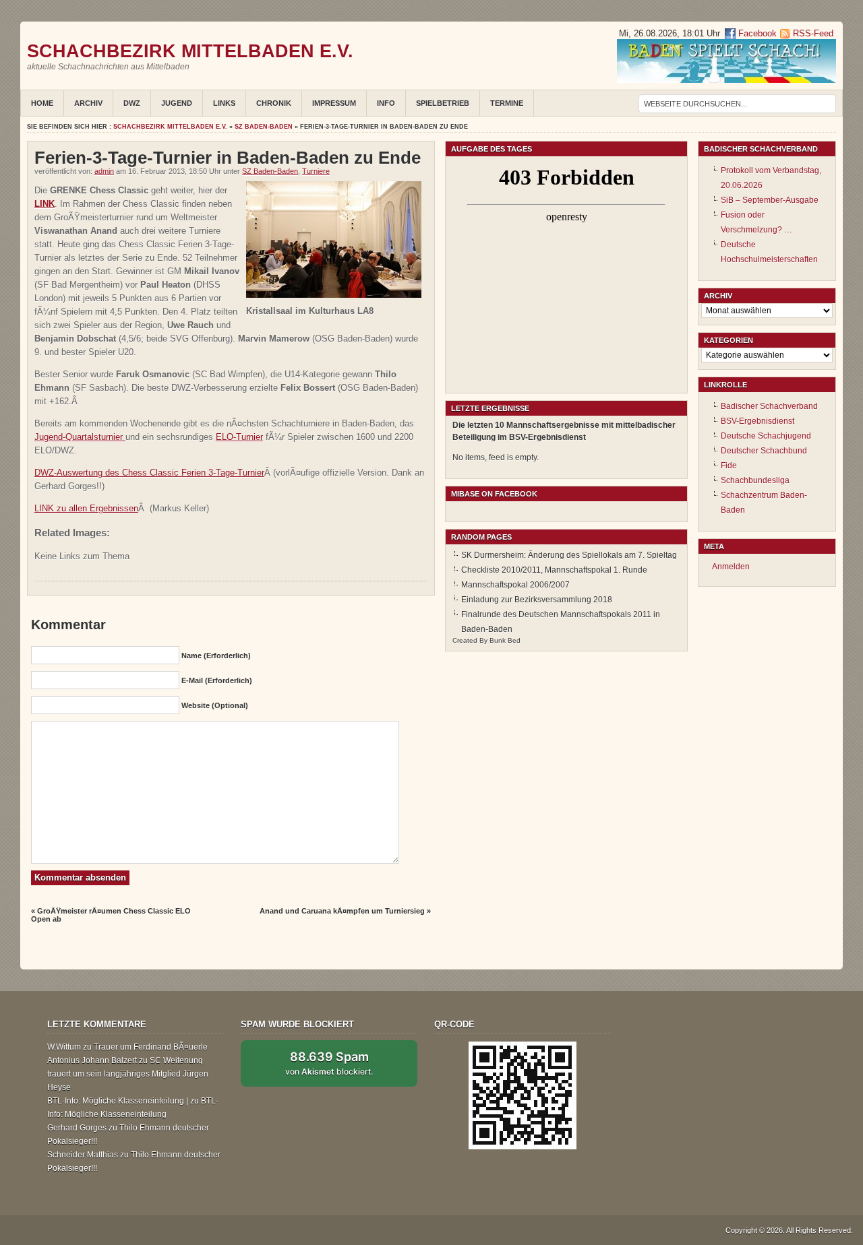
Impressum (334, 103)
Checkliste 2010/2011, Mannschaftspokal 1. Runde (554, 570)
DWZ (131, 103)
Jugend (176, 103)
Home (42, 103)
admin (104, 171)
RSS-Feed (813, 33)
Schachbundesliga (755, 480)
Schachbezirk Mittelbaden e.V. (190, 50)
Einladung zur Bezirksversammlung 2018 (536, 599)
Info (386, 103)
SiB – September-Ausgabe (770, 200)
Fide (729, 465)
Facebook (756, 33)
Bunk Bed (504, 640)
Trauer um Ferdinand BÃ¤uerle (151, 1047)
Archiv (88, 103)
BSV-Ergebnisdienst (757, 421)
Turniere (316, 171)
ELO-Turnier (239, 437)
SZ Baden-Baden (264, 126)
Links (224, 103)
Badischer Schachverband (769, 406)
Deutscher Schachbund (764, 450)
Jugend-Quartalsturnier (79, 437)
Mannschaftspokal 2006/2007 (515, 584)
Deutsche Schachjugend (766, 436)
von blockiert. (329, 1063)
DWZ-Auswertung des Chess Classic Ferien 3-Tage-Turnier (149, 473)
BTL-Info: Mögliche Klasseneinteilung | (117, 1101)
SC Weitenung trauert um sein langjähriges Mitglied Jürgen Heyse (127, 1074)
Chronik (273, 103)
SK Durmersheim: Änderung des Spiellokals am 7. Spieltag (569, 555)
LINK (44, 204)
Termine (506, 103)
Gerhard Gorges (77, 1127)
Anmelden (731, 566)
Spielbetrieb (442, 103)
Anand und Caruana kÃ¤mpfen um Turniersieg (342, 911)
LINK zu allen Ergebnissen (86, 508)
